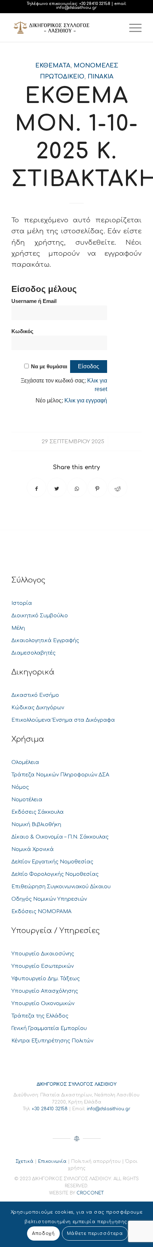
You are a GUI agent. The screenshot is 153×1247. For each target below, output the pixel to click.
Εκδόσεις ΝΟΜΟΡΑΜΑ (41, 911)
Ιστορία (21, 603)
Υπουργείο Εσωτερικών (42, 966)
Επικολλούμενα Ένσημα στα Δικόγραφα (63, 720)
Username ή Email (34, 301)
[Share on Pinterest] (97, 487)
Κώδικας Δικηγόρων (37, 707)
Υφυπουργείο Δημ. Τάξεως (45, 978)
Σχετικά (24, 1161)
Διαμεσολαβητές (33, 653)
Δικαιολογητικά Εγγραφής (45, 640)
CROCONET (89, 1193)
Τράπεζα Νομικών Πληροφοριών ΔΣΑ (60, 774)
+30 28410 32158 (94, 3)
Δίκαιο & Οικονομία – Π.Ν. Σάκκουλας (60, 837)
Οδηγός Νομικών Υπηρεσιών (49, 899)
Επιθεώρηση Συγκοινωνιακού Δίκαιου (61, 886)
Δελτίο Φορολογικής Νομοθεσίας (55, 874)
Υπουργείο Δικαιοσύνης (42, 953)
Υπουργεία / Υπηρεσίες (55, 931)
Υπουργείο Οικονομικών (42, 1003)
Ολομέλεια (25, 762)
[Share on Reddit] (117, 487)
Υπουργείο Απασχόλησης (44, 991)
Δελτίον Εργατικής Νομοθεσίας (52, 861)
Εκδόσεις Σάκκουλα (37, 812)
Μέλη (18, 628)
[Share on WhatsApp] (77, 487)
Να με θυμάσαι (49, 366)
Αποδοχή (43, 1233)
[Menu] (132, 27)
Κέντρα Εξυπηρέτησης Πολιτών (52, 1040)
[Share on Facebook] (36, 487)
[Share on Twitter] (57, 487)
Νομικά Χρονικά (32, 849)
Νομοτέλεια (26, 799)
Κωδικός (22, 331)
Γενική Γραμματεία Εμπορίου (49, 1028)
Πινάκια (101, 76)
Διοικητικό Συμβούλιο (39, 615)
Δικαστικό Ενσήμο (35, 695)
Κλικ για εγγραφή (85, 400)
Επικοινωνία (52, 1161)
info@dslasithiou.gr (76, 7)
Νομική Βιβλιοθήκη (36, 824)
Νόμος (20, 787)
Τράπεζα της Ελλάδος (39, 1016)
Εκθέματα (52, 65)
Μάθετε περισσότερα (95, 1233)
